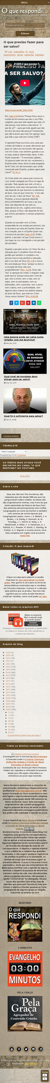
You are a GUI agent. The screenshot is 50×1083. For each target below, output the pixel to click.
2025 (8, 652)
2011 (8, 692)
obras (20, 54)
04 (9, 732)
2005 (8, 709)
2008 (8, 701)
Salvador (39, 54)
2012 (8, 689)
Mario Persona (40, 756)
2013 (8, 686)
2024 (8, 655)
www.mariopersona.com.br (28, 790)
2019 (8, 669)
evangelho (19, 51)
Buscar (26, 34)
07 (9, 724)
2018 (8, 672)
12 (9, 712)
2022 (8, 661)
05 (9, 729)
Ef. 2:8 (35, 196)
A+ (45, 1075)
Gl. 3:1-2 (16, 172)
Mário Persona (31, 1063)
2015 (8, 681)
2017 (8, 675)
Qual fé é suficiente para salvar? (23, 416)
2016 (8, 678)
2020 (8, 666)
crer (10, 51)
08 (9, 721)
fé (27, 51)
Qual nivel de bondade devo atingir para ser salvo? (21, 378)
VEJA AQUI (25, 476)
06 (9, 726)
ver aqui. (43, 596)
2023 (8, 658)
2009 (8, 698)
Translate (21, 455)
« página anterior (11, 436)
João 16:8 (29, 234)
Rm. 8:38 (30, 296)
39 (36, 296)
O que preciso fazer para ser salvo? (24, 735)
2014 (8, 684)
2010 (8, 695)
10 (9, 718)
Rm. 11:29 (25, 270)
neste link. (25, 535)
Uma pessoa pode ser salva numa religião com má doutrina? (23, 338)
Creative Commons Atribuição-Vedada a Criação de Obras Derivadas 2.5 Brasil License (25, 762)
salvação (29, 54)
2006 (8, 706)
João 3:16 (13, 116)
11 (9, 715)
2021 (8, 664)
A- (45, 1079)
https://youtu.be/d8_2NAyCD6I (19, 110)
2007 (8, 704)
